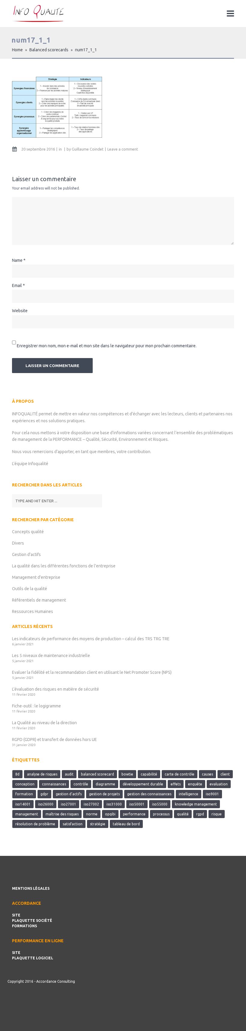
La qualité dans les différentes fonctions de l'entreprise (64, 565)
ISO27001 (68, 804)
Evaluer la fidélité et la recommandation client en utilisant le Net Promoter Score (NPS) (92, 672)
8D (17, 774)
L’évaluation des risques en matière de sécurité (55, 689)
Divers (18, 543)
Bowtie (127, 774)
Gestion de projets (104, 794)
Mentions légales (31, 888)
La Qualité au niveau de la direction (44, 722)
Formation (24, 794)
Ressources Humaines (32, 611)
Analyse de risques (42, 774)
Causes (207, 774)
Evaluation (219, 784)
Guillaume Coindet (88, 149)
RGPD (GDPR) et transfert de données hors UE (54, 739)
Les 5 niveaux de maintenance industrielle (51, 655)
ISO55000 (159, 804)
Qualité (183, 814)
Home (17, 49)
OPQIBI (110, 814)
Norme (92, 814)
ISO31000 (114, 804)
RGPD (200, 814)
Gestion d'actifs (26, 554)
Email (17, 285)
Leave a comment (122, 149)
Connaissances (54, 784)
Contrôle (81, 784)
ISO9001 (212, 794)
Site (16, 915)
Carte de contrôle (179, 774)
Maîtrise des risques (62, 814)
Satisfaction (72, 824)
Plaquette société (32, 920)
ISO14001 (23, 804)
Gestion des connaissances (149, 794)
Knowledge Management (196, 804)
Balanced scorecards (48, 49)
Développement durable (143, 784)
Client (225, 774)
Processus (161, 814)
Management (26, 814)
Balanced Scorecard (97, 774)
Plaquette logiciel (32, 958)
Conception (24, 784)
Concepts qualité (28, 531)
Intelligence (188, 794)
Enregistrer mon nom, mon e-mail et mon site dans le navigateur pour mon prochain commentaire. (106, 345)
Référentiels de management (39, 600)
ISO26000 (45, 804)
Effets (176, 784)
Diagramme (105, 784)
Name (17, 260)
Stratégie (97, 824)
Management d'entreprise (36, 577)
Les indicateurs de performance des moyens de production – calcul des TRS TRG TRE (91, 638)
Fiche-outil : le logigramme (36, 706)
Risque (217, 814)
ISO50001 (137, 804)
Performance (134, 814)
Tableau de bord (126, 824)
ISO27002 (91, 804)
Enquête (195, 784)
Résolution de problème (35, 824)
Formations (24, 926)
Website (20, 310)
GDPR (44, 794)
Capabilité (149, 774)
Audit (69, 774)
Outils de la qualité (29, 588)
